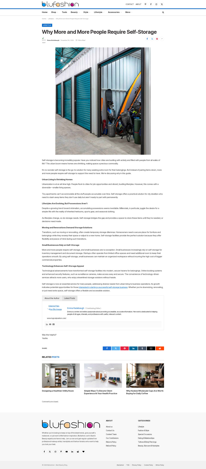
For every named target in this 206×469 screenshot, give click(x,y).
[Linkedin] (47, 324)
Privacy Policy (136, 465)
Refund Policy (111, 446)
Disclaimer (120, 465)
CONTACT (130, 4)
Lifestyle (98, 12)
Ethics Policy (160, 465)
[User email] (53, 324)
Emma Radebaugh (53, 40)
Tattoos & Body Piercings (147, 442)
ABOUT (138, 4)
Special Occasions (145, 434)
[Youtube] (50, 324)
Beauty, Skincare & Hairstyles (148, 446)
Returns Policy (111, 442)
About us (109, 427)
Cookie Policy (148, 465)
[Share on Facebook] (147, 39)
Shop (53, 12)
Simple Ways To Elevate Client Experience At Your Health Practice (100, 392)
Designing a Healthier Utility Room (58, 391)
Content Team (111, 434)
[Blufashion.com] (60, 4)
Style (85, 12)
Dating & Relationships (146, 438)
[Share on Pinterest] (157, 39)
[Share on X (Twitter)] (152, 39)
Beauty (74, 12)
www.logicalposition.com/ (56, 318)
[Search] (163, 12)
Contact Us (110, 430)
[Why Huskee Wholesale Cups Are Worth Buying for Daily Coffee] (145, 375)
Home (44, 12)
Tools (64, 12)
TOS (127, 465)
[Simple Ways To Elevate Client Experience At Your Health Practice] (103, 375)
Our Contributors (112, 438)
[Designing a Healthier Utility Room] (61, 375)
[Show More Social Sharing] (162, 39)
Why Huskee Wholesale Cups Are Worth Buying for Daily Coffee (144, 392)
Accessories (114, 12)
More (127, 12)
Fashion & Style (143, 430)
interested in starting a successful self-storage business (103, 287)
